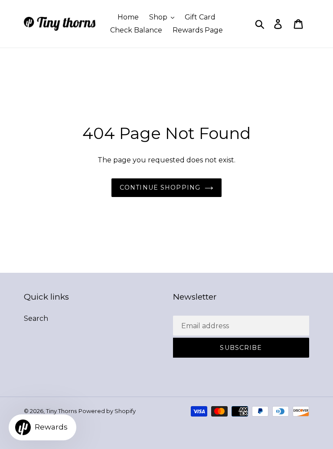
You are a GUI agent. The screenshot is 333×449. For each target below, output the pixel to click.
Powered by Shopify (107, 410)
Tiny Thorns (61, 410)
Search (36, 318)
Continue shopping (160, 187)
